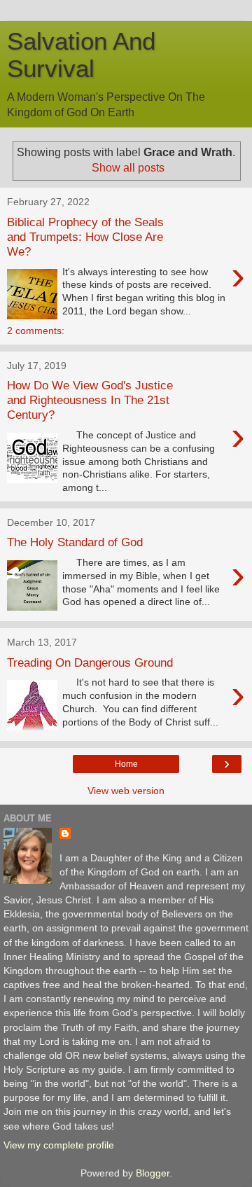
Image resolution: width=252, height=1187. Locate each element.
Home (126, 764)
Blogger (152, 1173)
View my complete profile (59, 1145)
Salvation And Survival (81, 55)
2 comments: (35, 330)
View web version (126, 790)
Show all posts (128, 168)
